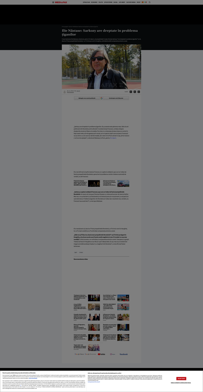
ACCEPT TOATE (181, 378)
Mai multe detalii (33, 378)
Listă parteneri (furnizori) (94, 381)
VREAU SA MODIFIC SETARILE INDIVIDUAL (181, 382)
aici (20, 385)
